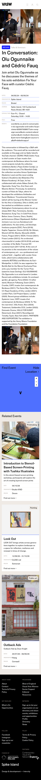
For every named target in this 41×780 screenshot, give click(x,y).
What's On (6, 705)
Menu (27, 4)
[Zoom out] (36, 381)
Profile (25, 718)
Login (32, 4)
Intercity (26, 771)
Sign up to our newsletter (7, 741)
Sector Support (28, 689)
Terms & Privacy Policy (8, 690)
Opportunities (7, 707)
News (24, 724)
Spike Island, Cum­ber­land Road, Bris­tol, (23, 108)
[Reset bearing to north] (36, 385)
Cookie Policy (27, 740)
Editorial (25, 691)
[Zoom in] (36, 378)
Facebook (6, 734)
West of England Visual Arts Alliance (30, 685)
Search (37, 4)
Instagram (6, 737)
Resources (26, 694)
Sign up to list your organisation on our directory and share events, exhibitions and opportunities (30, 710)
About (4, 683)
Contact (5, 686)
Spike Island (16, 99)
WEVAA (6, 47)
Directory (26, 721)
